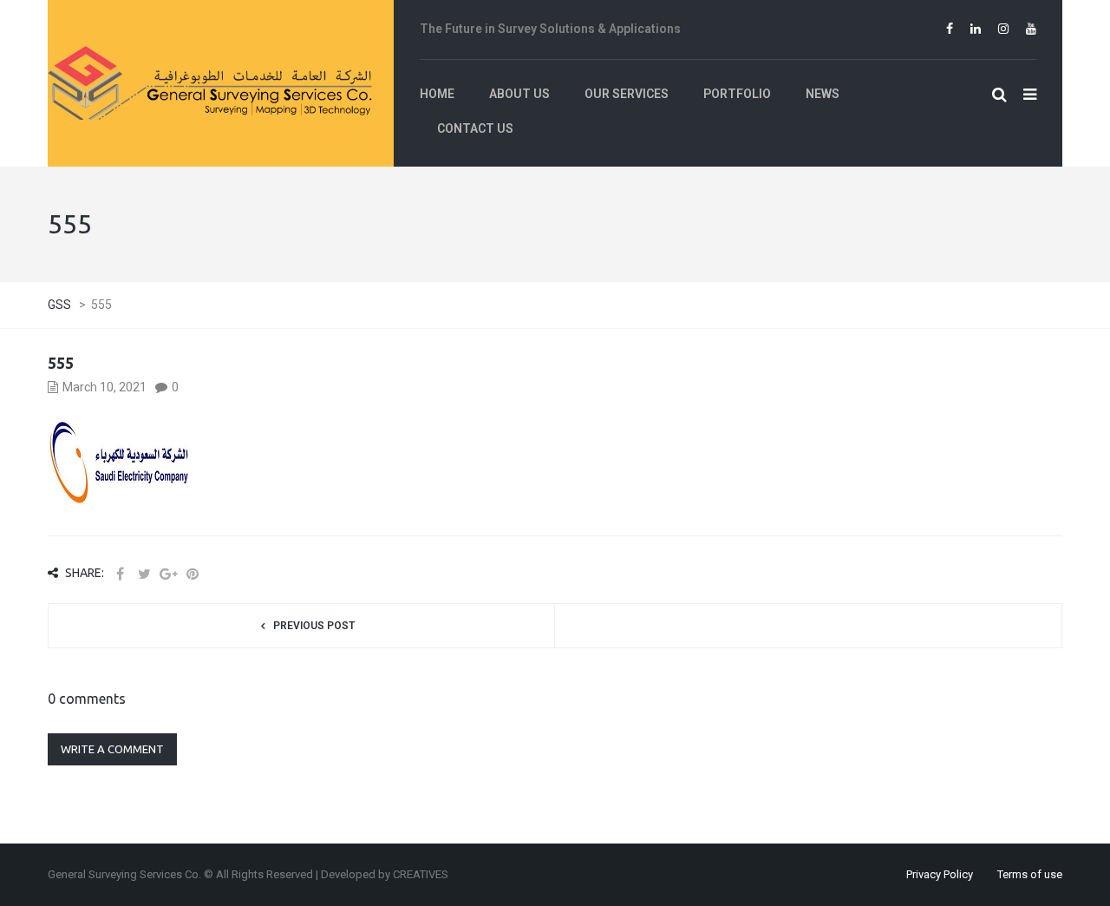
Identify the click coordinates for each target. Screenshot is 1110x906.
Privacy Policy (939, 874)
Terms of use (1029, 874)
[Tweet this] (144, 574)
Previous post (314, 626)
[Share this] (119, 574)
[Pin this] (192, 574)
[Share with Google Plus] (168, 574)
